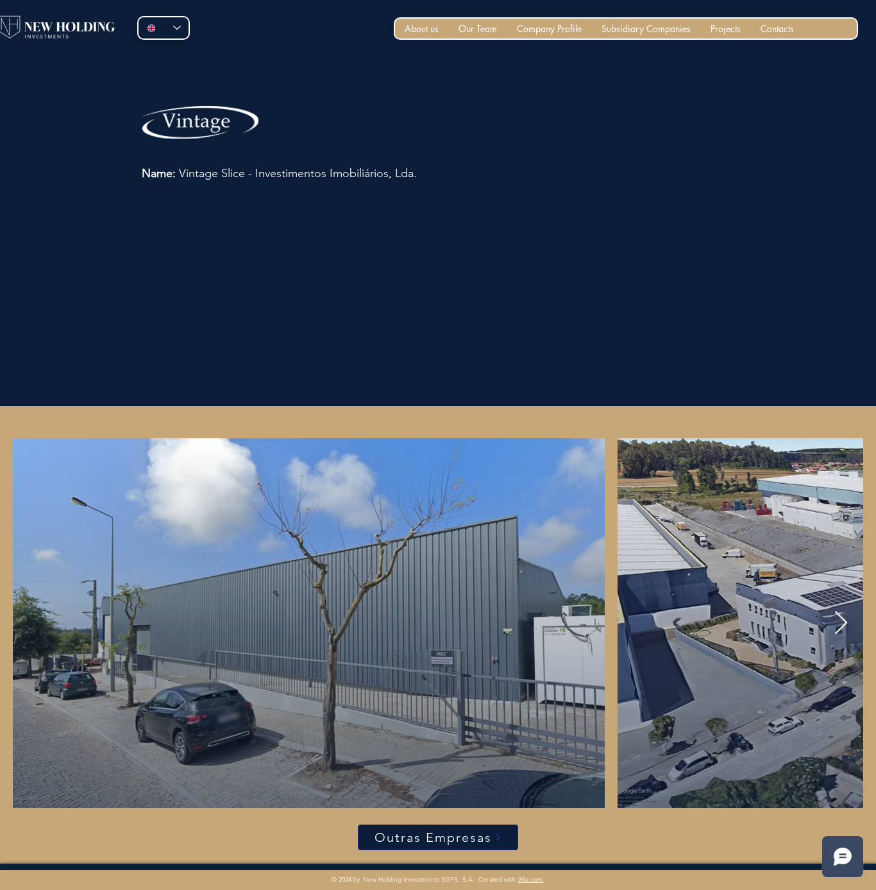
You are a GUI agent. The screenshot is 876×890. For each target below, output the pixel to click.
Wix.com (531, 879)
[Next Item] (841, 623)
